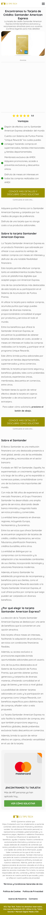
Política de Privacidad (33, 891)
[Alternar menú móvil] (43, 4)
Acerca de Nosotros (17, 899)
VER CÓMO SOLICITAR (23, 803)
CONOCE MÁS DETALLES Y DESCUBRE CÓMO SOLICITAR (23, 193)
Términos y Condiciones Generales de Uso (23, 884)
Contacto (33, 899)
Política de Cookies (12, 891)
